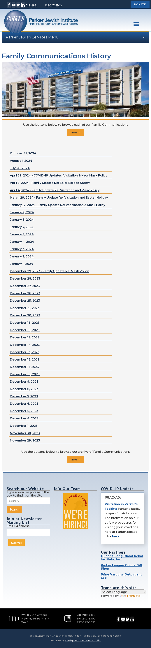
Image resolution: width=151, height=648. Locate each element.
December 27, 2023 (25, 286)
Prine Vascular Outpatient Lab (121, 576)
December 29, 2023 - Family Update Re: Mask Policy (49, 271)
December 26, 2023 (25, 293)
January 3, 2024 (22, 249)
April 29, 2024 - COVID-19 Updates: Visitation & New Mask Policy (58, 175)
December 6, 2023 (24, 403)
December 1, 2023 (24, 426)
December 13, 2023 (24, 352)
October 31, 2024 (23, 153)
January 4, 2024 (22, 241)
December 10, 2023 (25, 374)
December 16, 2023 (25, 330)
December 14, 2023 (25, 345)
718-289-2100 (31, 7)
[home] (62, 27)
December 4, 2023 (24, 418)
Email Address (18, 526)
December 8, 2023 (24, 389)
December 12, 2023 (24, 359)
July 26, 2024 (20, 168)
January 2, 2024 (22, 256)
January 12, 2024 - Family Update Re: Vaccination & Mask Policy (57, 205)
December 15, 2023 (24, 337)
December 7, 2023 (24, 396)
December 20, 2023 (25, 315)
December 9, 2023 (24, 381)
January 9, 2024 (22, 212)
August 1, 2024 (21, 161)
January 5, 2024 (22, 234)
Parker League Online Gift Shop (121, 567)
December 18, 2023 (25, 322)
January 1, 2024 (21, 264)
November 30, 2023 (25, 433)
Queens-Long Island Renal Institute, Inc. (122, 557)
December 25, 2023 (25, 300)
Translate (134, 596)
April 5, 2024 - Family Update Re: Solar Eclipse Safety (50, 183)
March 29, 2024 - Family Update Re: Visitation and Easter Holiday (59, 197)
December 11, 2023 (24, 367)
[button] (136, 24)
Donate (140, 4)
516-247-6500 (53, 5)
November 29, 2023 (25, 440)
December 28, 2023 (25, 278)
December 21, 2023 (24, 308)
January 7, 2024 (22, 227)
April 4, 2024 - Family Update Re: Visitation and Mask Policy (54, 190)
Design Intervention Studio (83, 640)
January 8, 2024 (22, 219)
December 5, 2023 (24, 411)
